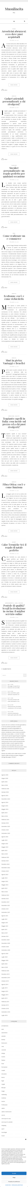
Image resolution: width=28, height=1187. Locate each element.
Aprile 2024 (4, 812)
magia (3, 1091)
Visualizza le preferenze (14, 1181)
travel (2, 1135)
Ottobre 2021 (5, 909)
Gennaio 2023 (5, 860)
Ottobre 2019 (5, 981)
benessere (4, 1043)
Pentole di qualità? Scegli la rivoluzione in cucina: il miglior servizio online (14, 610)
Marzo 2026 (4, 785)
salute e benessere (6, 1111)
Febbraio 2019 (5, 1001)
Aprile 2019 (4, 998)
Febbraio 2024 (5, 819)
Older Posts (7, 669)
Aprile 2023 (4, 850)
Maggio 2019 (4, 994)
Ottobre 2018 (5, 1008)
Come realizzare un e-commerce (14, 237)
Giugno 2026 (4, 778)
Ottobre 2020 (5, 946)
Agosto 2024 (4, 802)
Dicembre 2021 (5, 902)
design (21, 603)
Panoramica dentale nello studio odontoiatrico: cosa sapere (13, 700)
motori (3, 1101)
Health (3, 1070)
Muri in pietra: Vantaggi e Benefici (14, 362)
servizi (14, 96)
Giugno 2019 (4, 991)
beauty (3, 1039)
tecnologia (4, 1132)
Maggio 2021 (4, 926)
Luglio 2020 (4, 957)
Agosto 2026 (4, 775)
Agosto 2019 (4, 984)
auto (2, 1029)
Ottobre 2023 (5, 830)
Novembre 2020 (5, 943)
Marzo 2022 (4, 891)
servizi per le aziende (6, 1122)
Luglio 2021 (4, 919)
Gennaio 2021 (5, 936)
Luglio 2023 (4, 840)
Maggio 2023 (4, 847)
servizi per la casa (6, 1118)
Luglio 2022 (4, 878)
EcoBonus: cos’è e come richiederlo (14, 297)
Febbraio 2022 (5, 895)
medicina (11, 416)
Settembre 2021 (5, 912)
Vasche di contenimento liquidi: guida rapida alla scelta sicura (14, 714)
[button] (26, 1139)
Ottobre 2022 (5, 871)
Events (3, 1056)
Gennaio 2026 (5, 792)
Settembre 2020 (5, 950)
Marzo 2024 (4, 816)
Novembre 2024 (5, 799)
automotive (4, 1032)
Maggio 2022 (4, 885)
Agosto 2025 (4, 795)
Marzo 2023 (4, 854)
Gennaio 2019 (5, 1005)
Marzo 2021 (4, 933)
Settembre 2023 (5, 833)
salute (17, 416)
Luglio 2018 (4, 1015)
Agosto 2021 (4, 915)
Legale (3, 1084)
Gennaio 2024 (5, 823)
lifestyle (3, 1087)
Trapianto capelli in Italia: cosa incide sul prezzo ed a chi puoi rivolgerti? (14, 423)
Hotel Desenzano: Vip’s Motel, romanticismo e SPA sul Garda (14, 707)
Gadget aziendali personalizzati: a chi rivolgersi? (14, 101)
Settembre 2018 (5, 1012)
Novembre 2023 (5, 826)
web (14, 233)
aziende (3, 1036)
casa (16, 603)
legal (2, 1080)
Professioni (4, 1105)
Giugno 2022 (4, 881)
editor (5, 90)
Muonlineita (14, 9)
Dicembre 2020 (5, 939)
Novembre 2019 (5, 977)
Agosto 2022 (4, 874)
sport (14, 542)
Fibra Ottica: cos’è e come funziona (14, 486)
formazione (4, 1067)
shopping (3, 1125)
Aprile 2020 (4, 964)
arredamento (9, 603)
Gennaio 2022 (5, 898)
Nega (14, 1177)
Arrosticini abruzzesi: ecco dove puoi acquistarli (14, 34)
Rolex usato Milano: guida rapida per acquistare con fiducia (13, 693)
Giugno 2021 (4, 922)
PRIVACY (14, 757)
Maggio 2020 (4, 960)
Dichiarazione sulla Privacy (17, 1185)
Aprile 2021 (4, 929)
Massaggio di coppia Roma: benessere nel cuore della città (14, 687)
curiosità (3, 1050)
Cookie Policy (8, 1185)
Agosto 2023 (4, 836)
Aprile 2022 (4, 888)
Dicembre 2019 (5, 974)
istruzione (4, 1074)
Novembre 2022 (5, 867)
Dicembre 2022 (5, 864)
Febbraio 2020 (5, 970)
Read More (14, 85)
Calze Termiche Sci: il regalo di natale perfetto (14, 547)
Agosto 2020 (4, 953)
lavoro (3, 1077)
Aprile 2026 (4, 781)
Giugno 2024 (4, 806)
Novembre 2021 (5, 905)
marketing (4, 1094)
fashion (14, 165)
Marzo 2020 (4, 967)
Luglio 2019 (4, 988)
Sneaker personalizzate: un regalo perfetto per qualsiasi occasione (14, 172)
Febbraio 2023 (5, 857)
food (14, 28)
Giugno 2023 (4, 843)
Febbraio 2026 (5, 788)
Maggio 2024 (4, 809)
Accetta (14, 1173)
